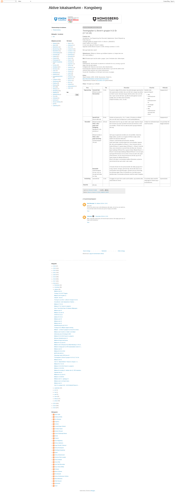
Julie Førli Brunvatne (60, 464)
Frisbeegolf (55, 60)
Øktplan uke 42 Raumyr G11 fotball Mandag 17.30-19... (67, 344)
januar (56, 400)
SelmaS (70, 84)
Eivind (56, 436)
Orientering (55, 81)
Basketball (55, 50)
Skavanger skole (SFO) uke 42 (61, 355)
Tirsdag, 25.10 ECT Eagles (61, 293)
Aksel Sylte (57, 414)
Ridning (55, 85)
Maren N (70, 78)
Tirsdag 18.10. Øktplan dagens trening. (63, 327)
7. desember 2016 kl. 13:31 (101, 216)
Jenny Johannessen (60, 455)
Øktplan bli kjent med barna (61, 340)
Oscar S (70, 80)
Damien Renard (59, 431)
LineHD (107, 192)
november (57, 287)
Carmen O (70, 49)
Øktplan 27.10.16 (58, 304)
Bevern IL (90, 192)
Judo (54, 70)
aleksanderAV (71, 86)
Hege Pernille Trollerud (60, 445)
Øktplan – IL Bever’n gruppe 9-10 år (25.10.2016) (66, 329)
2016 (54, 283)
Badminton (55, 47)
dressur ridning (56, 102)
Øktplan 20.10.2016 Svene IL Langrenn (64, 336)
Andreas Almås (58, 417)
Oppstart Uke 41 (58, 372)
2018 (54, 279)
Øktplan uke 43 (58, 310)
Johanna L (70, 67)
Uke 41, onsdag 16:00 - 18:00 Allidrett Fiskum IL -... (66, 385)
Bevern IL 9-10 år (96, 192)
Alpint (54, 45)
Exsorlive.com (101, 80)
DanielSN (70, 54)
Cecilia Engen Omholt (60, 426)
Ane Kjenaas (58, 419)
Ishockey (55, 69)
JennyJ (70, 65)
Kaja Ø (69, 75)
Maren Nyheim (58, 471)
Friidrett (55, 58)
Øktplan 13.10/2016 (59, 376)
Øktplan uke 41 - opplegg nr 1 (61, 379)
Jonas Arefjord (58, 459)
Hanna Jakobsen (59, 443)
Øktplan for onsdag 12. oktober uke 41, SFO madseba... (68, 370)
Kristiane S (70, 77)
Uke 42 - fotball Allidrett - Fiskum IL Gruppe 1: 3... (66, 361)
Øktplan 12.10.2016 (59, 368)
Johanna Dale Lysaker (60, 457)
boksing (55, 100)
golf (54, 103)
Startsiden (104, 251)
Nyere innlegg (86, 251)
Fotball (54, 56)
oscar (56, 485)
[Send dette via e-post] (101, 190)
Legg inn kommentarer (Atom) (96, 253)
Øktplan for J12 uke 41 (59, 374)
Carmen (57, 424)
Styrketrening (56, 94)
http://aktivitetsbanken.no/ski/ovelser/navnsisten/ (96, 78)
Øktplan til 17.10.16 (59, 364)
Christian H (71, 52)
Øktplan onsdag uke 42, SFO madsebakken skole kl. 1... (68, 346)
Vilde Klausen (58, 481)
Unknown (89, 216)
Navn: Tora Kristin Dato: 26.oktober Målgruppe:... (66, 308)
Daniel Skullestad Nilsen (61, 433)
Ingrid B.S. (70, 64)
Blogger (93, 490)
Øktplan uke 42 (58, 349)
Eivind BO (70, 56)
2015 (54, 403)
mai (55, 392)
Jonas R (70, 69)
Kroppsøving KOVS (57, 76)
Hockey (55, 65)
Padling (55, 83)
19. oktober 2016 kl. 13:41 (101, 203)
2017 (54, 281)
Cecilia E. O (71, 50)
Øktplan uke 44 (58, 291)
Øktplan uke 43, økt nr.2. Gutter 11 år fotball (64, 332)
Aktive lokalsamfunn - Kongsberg (75, 8)
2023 (54, 268)
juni (55, 390)
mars (55, 396)
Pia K (69, 82)
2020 (54, 274)
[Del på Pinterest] (108, 190)
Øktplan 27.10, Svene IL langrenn (62, 306)
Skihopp (55, 88)
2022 (54, 270)
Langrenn (103, 192)
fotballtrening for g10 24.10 (61, 325)
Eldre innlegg (121, 251)
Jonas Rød (57, 462)
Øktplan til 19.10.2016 (59, 351)
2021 (54, 272)
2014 (54, 405)
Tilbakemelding (57, 30)
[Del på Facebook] (106, 190)
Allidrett (55, 43)
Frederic (57, 438)
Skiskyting (55, 90)
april (55, 394)
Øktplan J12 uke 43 (59, 312)
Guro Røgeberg (58, 440)
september (57, 388)
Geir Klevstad (90, 203)
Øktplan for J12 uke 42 (59, 342)
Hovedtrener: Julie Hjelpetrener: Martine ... (64, 302)
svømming (55, 105)
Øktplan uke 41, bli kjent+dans (61, 381)
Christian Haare (59, 428)
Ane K (69, 47)
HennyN (70, 62)
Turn (54, 96)
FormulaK (55, 54)
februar (56, 398)
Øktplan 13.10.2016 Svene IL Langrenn (64, 366)
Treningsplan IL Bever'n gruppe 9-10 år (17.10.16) (66, 357)
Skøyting (55, 92)
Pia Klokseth (58, 474)
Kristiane (57, 469)
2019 (54, 276)
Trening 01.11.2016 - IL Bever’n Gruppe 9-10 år (66, 299)
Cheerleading (56, 52)
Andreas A (70, 45)
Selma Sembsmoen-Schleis (61, 476)
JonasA (70, 71)
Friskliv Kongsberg (57, 62)
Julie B (69, 73)
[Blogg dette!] (102, 190)
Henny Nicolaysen (59, 447)
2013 (54, 407)
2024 (54, 266)
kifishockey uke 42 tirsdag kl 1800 (62, 334)
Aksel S (70, 43)
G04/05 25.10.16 (58, 314)
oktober (56, 289)
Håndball (55, 67)
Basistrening (56, 49)
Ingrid (56, 452)
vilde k (69, 88)
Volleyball (55, 98)
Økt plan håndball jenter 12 (61, 338)
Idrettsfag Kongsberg (60, 450)
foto (54, 36)
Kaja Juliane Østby (59, 466)
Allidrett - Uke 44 (58, 297)
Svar (88, 211)
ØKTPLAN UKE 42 (58, 353)
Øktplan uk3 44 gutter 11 (60, 295)
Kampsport (55, 72)
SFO (54, 87)
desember (57, 285)
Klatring (55, 74)
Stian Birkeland (58, 478)
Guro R (70, 58)
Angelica (57, 421)
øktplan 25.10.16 (58, 317)
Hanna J (70, 60)
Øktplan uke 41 (58, 383)
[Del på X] (104, 190)
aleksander (57, 483)
